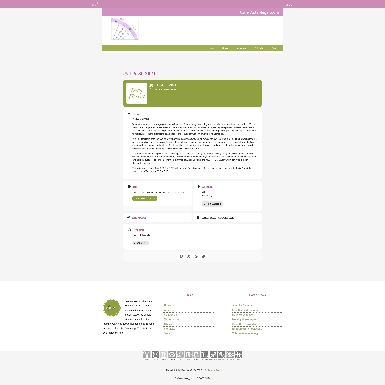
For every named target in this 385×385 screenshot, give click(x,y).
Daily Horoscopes (242, 314)
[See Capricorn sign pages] (221, 361)
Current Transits (141, 235)
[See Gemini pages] (163, 361)
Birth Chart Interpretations (247, 328)
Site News (169, 328)
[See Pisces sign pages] (238, 361)
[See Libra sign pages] (196, 361)
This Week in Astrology (245, 333)
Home (167, 305)
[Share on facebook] (181, 256)
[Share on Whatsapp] (196, 256)
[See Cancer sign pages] (172, 361)
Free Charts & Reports (245, 310)
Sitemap (168, 324)
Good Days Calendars (244, 324)
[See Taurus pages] (155, 361)
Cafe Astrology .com (133, 27)
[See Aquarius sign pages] (230, 361)
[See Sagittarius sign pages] (213, 361)
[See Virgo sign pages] (188, 361)
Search (168, 333)
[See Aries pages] (147, 361)
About (167, 310)
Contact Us (170, 314)
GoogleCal (226, 218)
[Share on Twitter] (188, 256)
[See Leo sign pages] (180, 361)
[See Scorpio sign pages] (204, 361)
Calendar (209, 218)
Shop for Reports (242, 305)
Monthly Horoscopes (244, 319)
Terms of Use (171, 319)
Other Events (211, 203)
